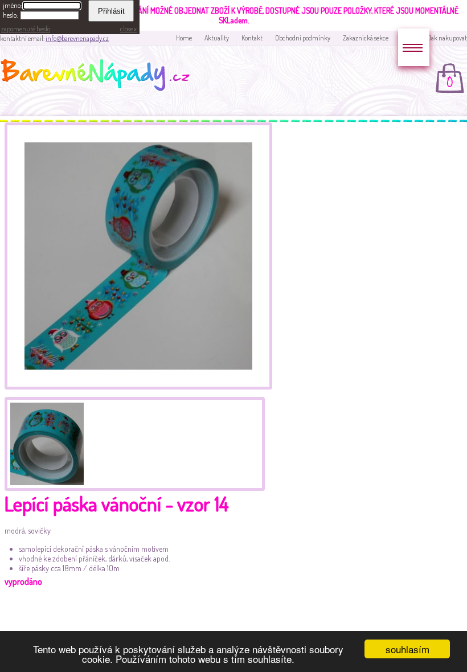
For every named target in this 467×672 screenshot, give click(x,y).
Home (184, 38)
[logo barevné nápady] (98, 77)
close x (128, 28)
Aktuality (216, 38)
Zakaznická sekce (365, 38)
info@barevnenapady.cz (77, 38)
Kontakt (252, 38)
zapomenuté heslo (25, 28)
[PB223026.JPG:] (138, 386)
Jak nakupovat (447, 38)
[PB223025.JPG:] (45, 442)
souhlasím (407, 649)
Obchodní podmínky (302, 38)
